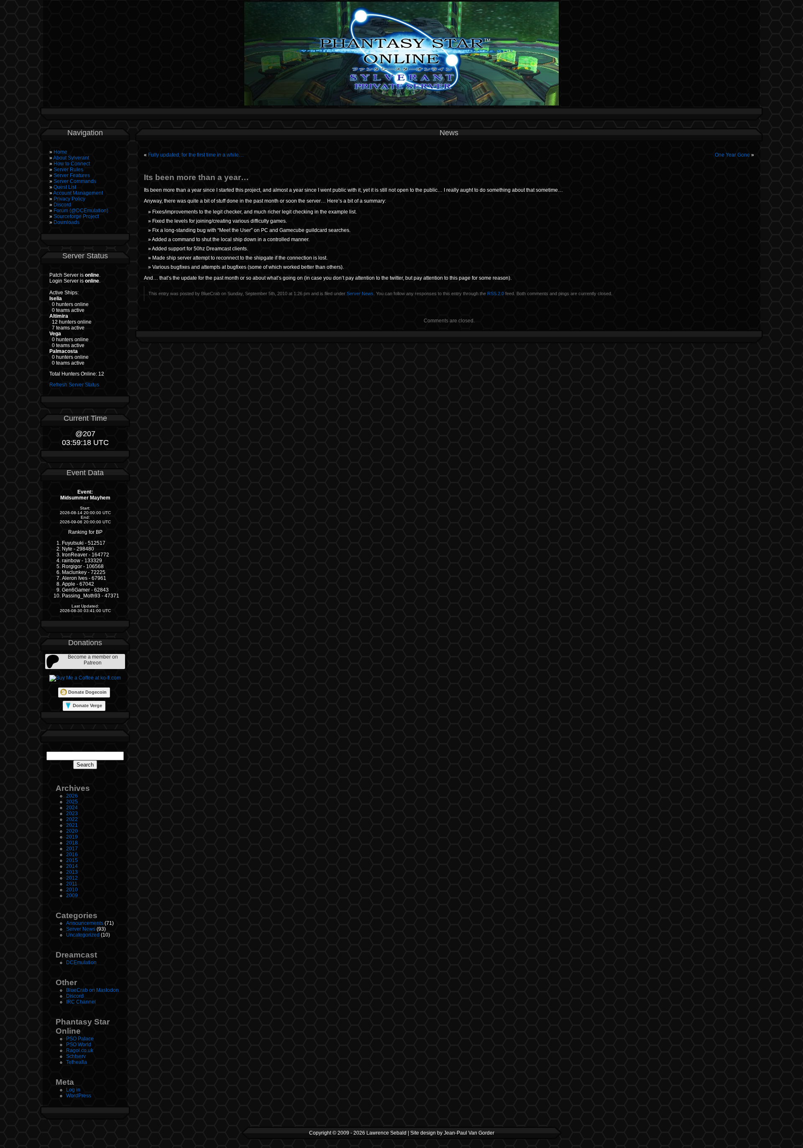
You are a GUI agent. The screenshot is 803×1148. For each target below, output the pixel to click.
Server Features (72, 175)
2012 (72, 878)
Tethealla (76, 1062)
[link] (85, 661)
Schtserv (76, 1056)
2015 (72, 860)
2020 (72, 831)
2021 (72, 825)
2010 (72, 890)
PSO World (78, 1045)
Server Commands (75, 181)
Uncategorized (83, 935)
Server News (80, 929)
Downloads (66, 222)
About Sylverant (71, 158)
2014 (72, 866)
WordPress (78, 1096)
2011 (71, 884)
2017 (72, 849)
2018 (72, 843)
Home (60, 152)
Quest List (65, 187)
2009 (72, 895)
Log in (73, 1090)
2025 (72, 802)
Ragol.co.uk (79, 1050)
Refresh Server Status (74, 385)
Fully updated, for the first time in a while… (196, 155)
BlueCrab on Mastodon (92, 990)
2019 (72, 837)
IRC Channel (81, 1002)
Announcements (84, 923)
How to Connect (72, 164)
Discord (62, 205)
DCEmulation (81, 962)
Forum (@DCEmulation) (81, 211)
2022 (72, 819)
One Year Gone (732, 155)
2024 (72, 808)
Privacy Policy (69, 199)
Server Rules (68, 169)
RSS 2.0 (495, 293)
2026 (72, 796)
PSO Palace (80, 1039)
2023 (72, 813)
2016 (72, 854)
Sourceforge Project (76, 216)
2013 (72, 872)
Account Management (78, 193)
